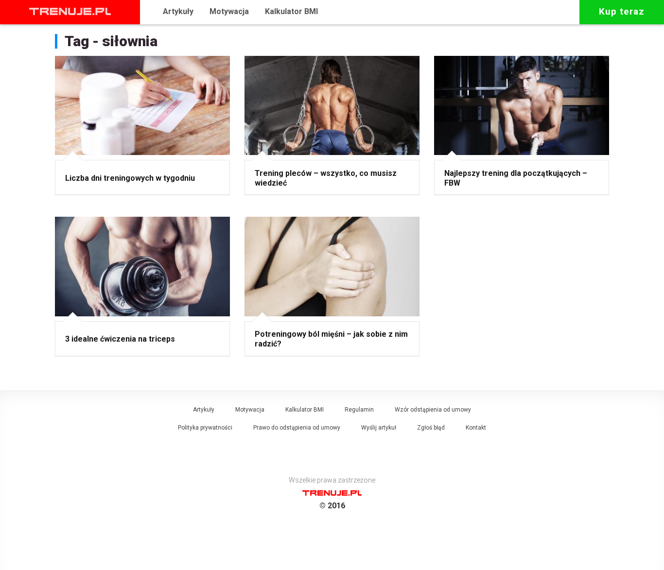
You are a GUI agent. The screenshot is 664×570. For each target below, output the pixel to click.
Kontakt (476, 427)
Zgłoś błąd (431, 427)
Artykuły (178, 11)
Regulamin (359, 409)
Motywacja (229, 11)
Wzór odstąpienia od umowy (433, 409)
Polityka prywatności (205, 427)
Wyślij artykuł (378, 427)
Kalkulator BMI (291, 11)
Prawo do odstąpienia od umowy (296, 427)
